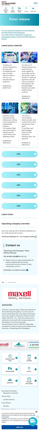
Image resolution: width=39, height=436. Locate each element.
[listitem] (19, 237)
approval (19, 427)
